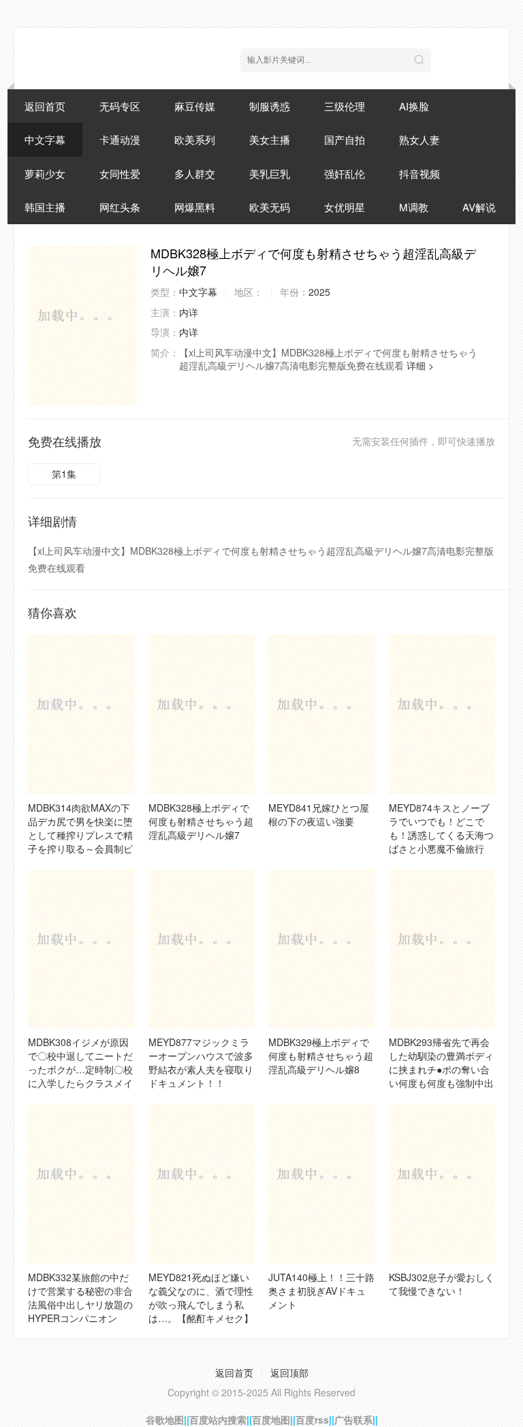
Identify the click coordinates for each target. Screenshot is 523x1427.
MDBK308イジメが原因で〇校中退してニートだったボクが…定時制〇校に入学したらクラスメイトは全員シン (80, 1069)
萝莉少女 (45, 173)
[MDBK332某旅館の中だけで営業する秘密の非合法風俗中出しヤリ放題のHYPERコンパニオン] (81, 1183)
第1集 (64, 473)
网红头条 (119, 207)
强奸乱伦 (344, 173)
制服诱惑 (269, 106)
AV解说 (479, 207)
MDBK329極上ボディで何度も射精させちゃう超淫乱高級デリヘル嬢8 (320, 1055)
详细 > (420, 365)
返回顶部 (289, 1372)
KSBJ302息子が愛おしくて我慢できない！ (441, 1284)
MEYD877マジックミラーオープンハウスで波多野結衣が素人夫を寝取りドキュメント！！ (200, 1062)
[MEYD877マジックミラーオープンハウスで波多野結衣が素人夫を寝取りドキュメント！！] (201, 949)
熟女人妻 (419, 139)
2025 (319, 291)
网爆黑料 (194, 207)
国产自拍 (344, 139)
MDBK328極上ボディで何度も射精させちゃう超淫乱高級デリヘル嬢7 (200, 821)
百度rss (312, 1419)
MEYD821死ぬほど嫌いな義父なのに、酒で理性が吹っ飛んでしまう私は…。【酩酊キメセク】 (200, 1297)
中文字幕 (45, 139)
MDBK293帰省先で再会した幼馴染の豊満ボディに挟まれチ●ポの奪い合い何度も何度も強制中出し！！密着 (441, 1069)
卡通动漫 (119, 139)
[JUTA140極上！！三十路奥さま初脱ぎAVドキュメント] (321, 1183)
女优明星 (344, 207)
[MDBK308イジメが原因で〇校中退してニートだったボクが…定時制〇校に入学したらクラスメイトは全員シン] (81, 949)
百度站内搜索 (218, 1419)
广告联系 (353, 1419)
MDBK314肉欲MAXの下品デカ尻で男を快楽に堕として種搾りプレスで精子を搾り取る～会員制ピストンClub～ (80, 835)
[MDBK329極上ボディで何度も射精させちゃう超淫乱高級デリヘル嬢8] (321, 949)
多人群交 (194, 173)
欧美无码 (269, 207)
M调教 (413, 207)
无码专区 (119, 106)
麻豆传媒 (194, 106)
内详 (188, 312)
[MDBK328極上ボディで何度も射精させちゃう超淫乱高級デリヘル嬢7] (82, 325)
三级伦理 (344, 106)
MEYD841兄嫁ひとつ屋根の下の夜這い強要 (318, 814)
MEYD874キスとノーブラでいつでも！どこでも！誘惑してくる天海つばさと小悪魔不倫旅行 (441, 828)
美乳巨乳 (269, 173)
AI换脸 (414, 106)
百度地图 (271, 1419)
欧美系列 (194, 139)
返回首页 (45, 106)
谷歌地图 (165, 1419)
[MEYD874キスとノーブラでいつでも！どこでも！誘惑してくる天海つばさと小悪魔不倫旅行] (442, 714)
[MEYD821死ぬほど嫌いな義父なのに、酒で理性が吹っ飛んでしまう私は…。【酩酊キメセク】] (201, 1183)
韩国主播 (45, 207)
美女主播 (269, 139)
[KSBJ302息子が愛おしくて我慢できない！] (442, 1183)
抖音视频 (419, 173)
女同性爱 (119, 173)
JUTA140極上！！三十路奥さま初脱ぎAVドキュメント (321, 1290)
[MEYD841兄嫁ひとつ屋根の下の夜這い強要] (321, 714)
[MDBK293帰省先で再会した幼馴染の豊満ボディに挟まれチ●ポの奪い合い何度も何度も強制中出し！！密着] (442, 949)
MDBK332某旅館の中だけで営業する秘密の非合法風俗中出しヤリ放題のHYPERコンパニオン (80, 1297)
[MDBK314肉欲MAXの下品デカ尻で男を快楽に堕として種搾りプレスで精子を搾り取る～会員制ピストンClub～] (81, 714)
